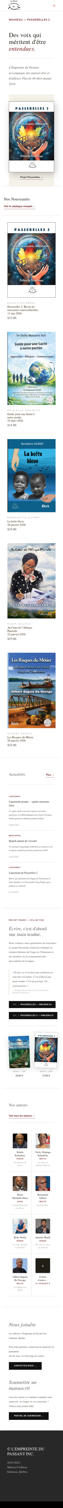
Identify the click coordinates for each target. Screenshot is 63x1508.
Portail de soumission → (28, 1416)
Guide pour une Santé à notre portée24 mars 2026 (21, 417)
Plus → (50, 774)
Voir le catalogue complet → (19, 206)
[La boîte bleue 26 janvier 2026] (31, 475)
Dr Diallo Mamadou (23, 410)
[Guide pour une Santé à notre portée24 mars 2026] (31, 368)
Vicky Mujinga (19, 624)
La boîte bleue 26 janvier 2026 (16, 522)
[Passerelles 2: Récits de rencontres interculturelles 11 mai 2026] (31, 260)
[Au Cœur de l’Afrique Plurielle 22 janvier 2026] (31, 581)
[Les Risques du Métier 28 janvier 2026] (31, 690)
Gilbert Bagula (20, 734)
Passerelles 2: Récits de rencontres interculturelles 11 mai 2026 (22, 310)
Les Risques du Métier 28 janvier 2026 (20, 738)
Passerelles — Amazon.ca (32, 1004)
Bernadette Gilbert (24, 518)
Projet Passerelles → (31, 177)
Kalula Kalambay (21, 303)
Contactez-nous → (25, 1366)
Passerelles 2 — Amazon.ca (33, 1015)
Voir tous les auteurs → (22, 1115)
